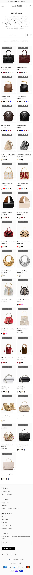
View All (6, 41)
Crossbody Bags (7, 528)
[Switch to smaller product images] (30, 35)
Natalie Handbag (5, 125)
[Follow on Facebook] (2, 554)
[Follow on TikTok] (16, 554)
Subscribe (8, 548)
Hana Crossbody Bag (22, 445)
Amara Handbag (5, 415)
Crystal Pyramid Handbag (8, 154)
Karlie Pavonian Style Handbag (7, 445)
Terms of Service (7, 494)
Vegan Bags (24, 41)
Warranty (4, 505)
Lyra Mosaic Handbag (7, 299)
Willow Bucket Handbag (7, 357)
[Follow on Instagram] (7, 554)
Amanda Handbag (6, 270)
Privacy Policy (6, 491)
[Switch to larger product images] (27, 35)
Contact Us (5, 503)
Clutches (4, 522)
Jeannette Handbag (6, 212)
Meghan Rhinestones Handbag (22, 329)
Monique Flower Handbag (8, 241)
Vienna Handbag (5, 96)
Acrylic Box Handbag (7, 183)
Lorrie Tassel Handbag (23, 299)
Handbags (5, 517)
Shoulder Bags (6, 525)
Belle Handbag (5, 386)
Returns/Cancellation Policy (10, 508)
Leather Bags (15, 41)
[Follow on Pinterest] (11, 554)
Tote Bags (5, 519)
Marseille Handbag (6, 67)
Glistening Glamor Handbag (24, 415)
